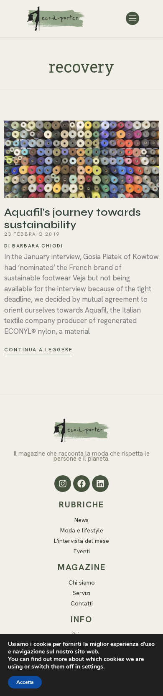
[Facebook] (81, 483)
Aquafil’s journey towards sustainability (72, 218)
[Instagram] (62, 483)
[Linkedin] (100, 483)
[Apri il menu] (132, 18)
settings (92, 667)
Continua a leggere (38, 350)
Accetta (24, 682)
